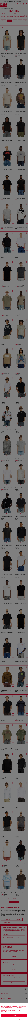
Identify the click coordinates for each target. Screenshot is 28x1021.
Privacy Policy (18, 1010)
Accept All (14, 1015)
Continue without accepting (14, 1019)
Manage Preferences (5, 1010)
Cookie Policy (4, 1011)
